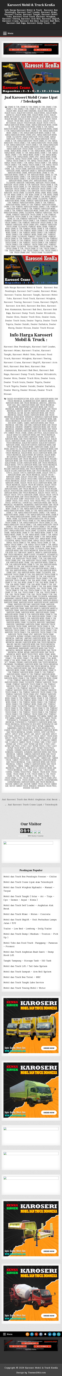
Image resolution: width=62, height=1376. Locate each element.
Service (37, 732)
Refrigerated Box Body (31, 724)
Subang (10, 750)
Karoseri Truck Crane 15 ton (44, 184)
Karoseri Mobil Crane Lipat (21, 180)
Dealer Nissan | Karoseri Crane (34, 466)
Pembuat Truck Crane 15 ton (36, 238)
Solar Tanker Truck (26, 740)
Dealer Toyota (37, 118)
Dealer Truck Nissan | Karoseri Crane (21, 490)
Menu (10, 33)
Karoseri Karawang (46, 170)
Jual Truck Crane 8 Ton (41, 594)
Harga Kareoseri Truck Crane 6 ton (26, 144)
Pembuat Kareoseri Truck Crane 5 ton (22, 220)
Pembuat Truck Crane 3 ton (36, 240)
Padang (12, 662)
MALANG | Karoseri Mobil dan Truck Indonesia (35, 642)
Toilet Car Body (30, 769)
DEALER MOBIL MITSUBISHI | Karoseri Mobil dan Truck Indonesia (30, 457)
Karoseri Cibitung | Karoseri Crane (29, 604)
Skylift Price (20, 736)
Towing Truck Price (22, 771)
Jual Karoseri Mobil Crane (17, 562)
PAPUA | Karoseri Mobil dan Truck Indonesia (26, 668)
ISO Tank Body (20, 552)
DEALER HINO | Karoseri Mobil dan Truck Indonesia (30, 437)
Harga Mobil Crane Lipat (28, 156)
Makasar (19, 640)
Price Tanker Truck (47, 718)
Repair (40, 726)
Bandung (19, 408)
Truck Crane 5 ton (17, 250)
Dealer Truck (51, 118)
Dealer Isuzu (10, 112)
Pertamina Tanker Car (47, 716)
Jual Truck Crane (19, 168)
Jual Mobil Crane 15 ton (28, 582)
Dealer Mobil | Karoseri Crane (35, 446)
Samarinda (49, 726)
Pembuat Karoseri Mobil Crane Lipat (30, 680)
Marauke (19, 650)
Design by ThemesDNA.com (31, 1372)
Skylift (8, 734)
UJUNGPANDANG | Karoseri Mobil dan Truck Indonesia (30, 781)
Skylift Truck (33, 736)
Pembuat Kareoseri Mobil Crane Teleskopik (31, 211)
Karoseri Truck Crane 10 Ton (17, 184)
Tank (37, 757)
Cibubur (19, 426)
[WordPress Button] (32, 1334)
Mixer (18, 654)
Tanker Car (46, 757)
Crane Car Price (35, 432)
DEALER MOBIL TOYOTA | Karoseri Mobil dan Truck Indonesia (31, 464)
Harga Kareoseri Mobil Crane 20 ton (29, 127)
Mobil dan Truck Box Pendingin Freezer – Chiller (30, 876)
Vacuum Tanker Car (14, 783)
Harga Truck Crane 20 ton (43, 160)
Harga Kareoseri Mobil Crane (18, 124)
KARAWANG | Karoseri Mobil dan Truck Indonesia (26, 598)
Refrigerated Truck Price (25, 726)
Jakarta (30, 552)
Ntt (6, 662)
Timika (20, 765)
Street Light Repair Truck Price (39, 748)
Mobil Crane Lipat (18, 198)
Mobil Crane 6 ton (36, 196)
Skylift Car (29, 734)
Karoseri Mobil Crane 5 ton (43, 176)
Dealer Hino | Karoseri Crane (30, 436)
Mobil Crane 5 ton (19, 196)
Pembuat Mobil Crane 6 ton (35, 232)
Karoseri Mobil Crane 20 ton (44, 174)
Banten (20, 410)
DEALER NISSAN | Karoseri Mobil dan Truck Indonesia (29, 467)
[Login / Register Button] (54, 1334)
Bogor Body (26, 420)
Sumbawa (9, 752)
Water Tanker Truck (18, 785)
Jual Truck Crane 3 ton (28, 592)
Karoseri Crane (13, 170)
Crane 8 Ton (34, 108)
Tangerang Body (27, 757)
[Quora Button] (36, 1334)
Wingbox (33, 785)
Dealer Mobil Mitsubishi (32, 454)
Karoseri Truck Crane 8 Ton (18, 190)
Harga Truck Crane (23, 158)
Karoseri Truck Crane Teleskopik (19, 192)
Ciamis (20, 422)
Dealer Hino (11, 110)
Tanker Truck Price (21, 759)
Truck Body (45, 771)
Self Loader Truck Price (22, 730)
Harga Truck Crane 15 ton (18, 160)
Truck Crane (32, 246)
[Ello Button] (45, 1334)
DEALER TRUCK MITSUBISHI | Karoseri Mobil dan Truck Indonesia (30, 487)
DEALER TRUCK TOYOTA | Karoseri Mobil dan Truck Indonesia (31, 495)
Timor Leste (20, 767)
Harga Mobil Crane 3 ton (40, 152)
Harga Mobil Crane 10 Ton (22, 150)
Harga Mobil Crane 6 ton (34, 154)
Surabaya (18, 752)
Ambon (44, 400)
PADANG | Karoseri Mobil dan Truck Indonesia (37, 662)
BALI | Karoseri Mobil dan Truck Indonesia (35, 404)
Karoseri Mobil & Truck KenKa (31, 5)
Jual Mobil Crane (39, 580)
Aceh (32, 398)
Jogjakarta (41, 554)
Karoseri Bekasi (35, 168)
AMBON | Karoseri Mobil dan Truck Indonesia (30, 401)
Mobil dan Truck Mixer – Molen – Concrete (26, 914)
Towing (8, 771)
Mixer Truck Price (30, 654)
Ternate (19, 763)
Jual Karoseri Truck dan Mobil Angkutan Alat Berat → (31, 799)
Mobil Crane (40, 192)
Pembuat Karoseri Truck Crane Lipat (22, 694)
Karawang (52, 596)
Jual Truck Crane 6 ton (19, 594)
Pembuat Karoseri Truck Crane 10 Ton (30, 684)
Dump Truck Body (26, 498)
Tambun (19, 753)
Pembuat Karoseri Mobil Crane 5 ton (32, 676)
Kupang (20, 636)
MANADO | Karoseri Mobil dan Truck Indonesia (34, 646)
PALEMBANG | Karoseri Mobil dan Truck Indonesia (36, 664)
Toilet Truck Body (46, 769)
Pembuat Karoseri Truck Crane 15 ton (31, 685)
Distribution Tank (48, 496)
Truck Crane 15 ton (14, 248)
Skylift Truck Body (48, 736)
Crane (24, 432)
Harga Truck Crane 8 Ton (33, 164)
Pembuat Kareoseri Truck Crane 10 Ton (29, 214)
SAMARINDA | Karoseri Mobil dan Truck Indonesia (28, 728)
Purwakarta (12, 720)
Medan (20, 652)
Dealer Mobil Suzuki (48, 116)
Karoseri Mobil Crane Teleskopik (21, 622)
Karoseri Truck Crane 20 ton (17, 186)
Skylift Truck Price (14, 738)
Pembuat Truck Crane (37, 236)
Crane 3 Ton (51, 106)
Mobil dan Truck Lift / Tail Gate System (25, 966)
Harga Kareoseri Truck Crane (36, 136)
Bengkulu (29, 416)
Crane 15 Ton (26, 106)
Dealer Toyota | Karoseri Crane (27, 472)
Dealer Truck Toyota (46, 122)
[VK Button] (41, 1334)
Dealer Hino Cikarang (27, 110)
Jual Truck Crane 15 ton (35, 590)
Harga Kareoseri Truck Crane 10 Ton (31, 137)
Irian (47, 548)
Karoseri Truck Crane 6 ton (44, 188)
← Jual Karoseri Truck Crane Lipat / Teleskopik (31, 804)
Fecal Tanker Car (43, 498)
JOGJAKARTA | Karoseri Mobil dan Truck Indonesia (31, 555)
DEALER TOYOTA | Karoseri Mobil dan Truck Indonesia (32, 473)
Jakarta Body (29, 554)
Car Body (36, 420)
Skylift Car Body (42, 734)
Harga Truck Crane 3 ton (15, 162)
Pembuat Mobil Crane (37, 226)
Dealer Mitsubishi (25, 112)
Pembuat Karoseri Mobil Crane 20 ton (31, 673)
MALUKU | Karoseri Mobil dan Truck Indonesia (34, 644)
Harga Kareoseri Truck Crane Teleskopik (25, 148)
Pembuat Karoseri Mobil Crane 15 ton (29, 672)
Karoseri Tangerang (26, 182)
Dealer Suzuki (24, 118)
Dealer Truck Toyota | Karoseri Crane (21, 494)
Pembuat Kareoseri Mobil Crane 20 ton (30, 203)
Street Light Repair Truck (32, 746)
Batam (20, 412)
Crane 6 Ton (23, 108)
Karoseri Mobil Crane (17, 172)
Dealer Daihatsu (48, 108)
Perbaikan (31, 716)
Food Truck (24, 500)
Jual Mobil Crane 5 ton (41, 584)
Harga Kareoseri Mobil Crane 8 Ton (39, 132)
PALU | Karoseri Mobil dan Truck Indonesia (30, 666)
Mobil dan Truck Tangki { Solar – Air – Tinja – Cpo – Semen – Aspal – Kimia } (28, 898)
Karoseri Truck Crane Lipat (44, 190)
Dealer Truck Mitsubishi (32, 484)
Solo (38, 740)
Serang (29, 732)
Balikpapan (13, 406)
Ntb (56, 660)
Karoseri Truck (48, 624)
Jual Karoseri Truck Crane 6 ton (37, 578)
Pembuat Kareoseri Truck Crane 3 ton (37, 218)
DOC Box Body (12, 498)
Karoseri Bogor (50, 168)
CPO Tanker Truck (12, 432)
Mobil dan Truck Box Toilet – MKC (22, 977)
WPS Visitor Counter (35, 836)
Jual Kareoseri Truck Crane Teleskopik (39, 560)
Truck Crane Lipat (22, 252)
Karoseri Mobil (28, 612)
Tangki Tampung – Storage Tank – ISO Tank (27, 960)
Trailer (35, 771)
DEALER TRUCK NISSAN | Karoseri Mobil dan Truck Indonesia (31, 491)
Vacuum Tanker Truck (33, 783)
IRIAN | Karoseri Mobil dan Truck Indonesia (31, 549)
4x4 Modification (21, 398)
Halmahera (18, 504)
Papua (52, 666)
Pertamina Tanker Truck (16, 718)
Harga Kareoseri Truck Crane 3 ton (20, 524)
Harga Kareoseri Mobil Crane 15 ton (31, 126)
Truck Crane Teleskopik (42, 252)
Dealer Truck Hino (15, 120)
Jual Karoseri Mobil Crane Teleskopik (34, 572)
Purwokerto (21, 722)
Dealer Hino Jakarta (46, 110)
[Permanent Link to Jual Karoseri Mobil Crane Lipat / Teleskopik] (30, 78)
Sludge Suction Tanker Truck (37, 738)
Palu (8, 666)
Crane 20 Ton (39, 106)
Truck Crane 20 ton (33, 248)
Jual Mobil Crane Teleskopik (23, 588)
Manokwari (13, 648)
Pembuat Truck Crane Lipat (35, 244)
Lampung (19, 638)
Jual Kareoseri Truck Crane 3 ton (27, 558)
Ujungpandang (50, 779)
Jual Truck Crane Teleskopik (34, 596)
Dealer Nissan (11, 118)
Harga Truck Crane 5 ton (39, 162)
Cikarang (19, 428)
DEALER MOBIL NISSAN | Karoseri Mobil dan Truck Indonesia (31, 459)
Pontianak (33, 718)
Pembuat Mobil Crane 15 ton (35, 228)
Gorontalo (16, 502)
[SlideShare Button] (50, 1334)
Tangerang (21, 755)
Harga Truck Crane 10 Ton (45, 158)
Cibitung (19, 424)
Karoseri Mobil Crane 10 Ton (41, 172)
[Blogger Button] (27, 1334)
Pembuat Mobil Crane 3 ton (36, 230)
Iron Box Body (45, 550)
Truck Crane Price (12, 779)
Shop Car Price (48, 732)
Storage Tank (38, 742)
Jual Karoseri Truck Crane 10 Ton (30, 573)
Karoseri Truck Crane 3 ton (44, 186)
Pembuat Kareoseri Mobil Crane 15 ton (29, 202)
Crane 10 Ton (13, 106)
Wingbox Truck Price (47, 785)
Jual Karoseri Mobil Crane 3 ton (35, 566)
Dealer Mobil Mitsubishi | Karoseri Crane (31, 455)
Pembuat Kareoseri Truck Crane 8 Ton (39, 222)
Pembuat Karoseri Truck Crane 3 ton (37, 688)
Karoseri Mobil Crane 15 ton (17, 174)
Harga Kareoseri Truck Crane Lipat (39, 146)
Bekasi (20, 414)
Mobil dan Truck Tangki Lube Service (23, 982)
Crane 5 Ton (11, 108)
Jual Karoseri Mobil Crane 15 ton (24, 564)
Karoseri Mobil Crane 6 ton (18, 178)
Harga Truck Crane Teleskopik (31, 166)
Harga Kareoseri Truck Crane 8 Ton (30, 527)
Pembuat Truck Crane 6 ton (35, 242)
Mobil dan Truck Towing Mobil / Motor (24, 988)
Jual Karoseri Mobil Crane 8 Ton (24, 570)
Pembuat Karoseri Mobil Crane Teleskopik (30, 681)
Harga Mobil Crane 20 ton (16, 152)
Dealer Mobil (39, 112)
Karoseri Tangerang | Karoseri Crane (23, 624)
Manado (10, 646)
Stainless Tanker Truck (20, 742)
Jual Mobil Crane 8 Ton (31, 586)
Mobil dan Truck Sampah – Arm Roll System (27, 971)
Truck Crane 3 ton (28, 775)
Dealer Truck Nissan (26, 122)
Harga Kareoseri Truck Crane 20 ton (34, 140)
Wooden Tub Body (31, 787)
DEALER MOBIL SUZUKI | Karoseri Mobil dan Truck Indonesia (31, 462)
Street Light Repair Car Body (30, 744)
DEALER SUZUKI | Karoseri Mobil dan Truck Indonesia (28, 470)
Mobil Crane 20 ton (37, 194)
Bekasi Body (19, 416)
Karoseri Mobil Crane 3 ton (18, 176)
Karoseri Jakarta (29, 170)
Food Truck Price (38, 500)
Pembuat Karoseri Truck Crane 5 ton (22, 690)
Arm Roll (43, 402)
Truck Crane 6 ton (35, 250)
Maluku (10, 644)
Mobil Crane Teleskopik (37, 198)
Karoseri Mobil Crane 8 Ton (43, 178)
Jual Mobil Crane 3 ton (20, 584)
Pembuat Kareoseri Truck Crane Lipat (22, 224)
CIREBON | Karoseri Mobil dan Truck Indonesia (35, 430)
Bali (14, 404)
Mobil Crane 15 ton (19, 194)
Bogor (28, 418)
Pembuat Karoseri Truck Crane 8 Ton (40, 692)
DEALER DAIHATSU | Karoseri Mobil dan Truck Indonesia (31, 434)
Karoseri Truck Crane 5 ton (17, 188)
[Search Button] (59, 1334)
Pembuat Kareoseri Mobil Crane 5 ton (32, 206)
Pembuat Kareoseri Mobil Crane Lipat (32, 210)
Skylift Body (17, 734)
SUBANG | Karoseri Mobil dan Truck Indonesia (34, 750)
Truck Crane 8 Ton (31, 777)
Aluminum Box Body (31, 400)
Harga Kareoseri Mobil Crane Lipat (20, 134)
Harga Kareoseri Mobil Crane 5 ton (26, 130)
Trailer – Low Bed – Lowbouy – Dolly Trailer (27, 928)
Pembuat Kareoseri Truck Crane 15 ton (31, 215)
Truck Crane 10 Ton (48, 246)
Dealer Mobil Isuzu (40, 114)
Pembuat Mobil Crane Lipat (35, 234)
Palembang (8, 664)
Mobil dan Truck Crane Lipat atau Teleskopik (28, 882)
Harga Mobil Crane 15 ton (46, 150)
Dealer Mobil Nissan (30, 116)
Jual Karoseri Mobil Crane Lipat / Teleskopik (31, 99)
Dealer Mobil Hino (23, 114)
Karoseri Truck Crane (46, 182)
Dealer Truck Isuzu (33, 120)
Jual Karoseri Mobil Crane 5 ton (30, 567)
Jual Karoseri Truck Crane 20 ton (26, 576)
